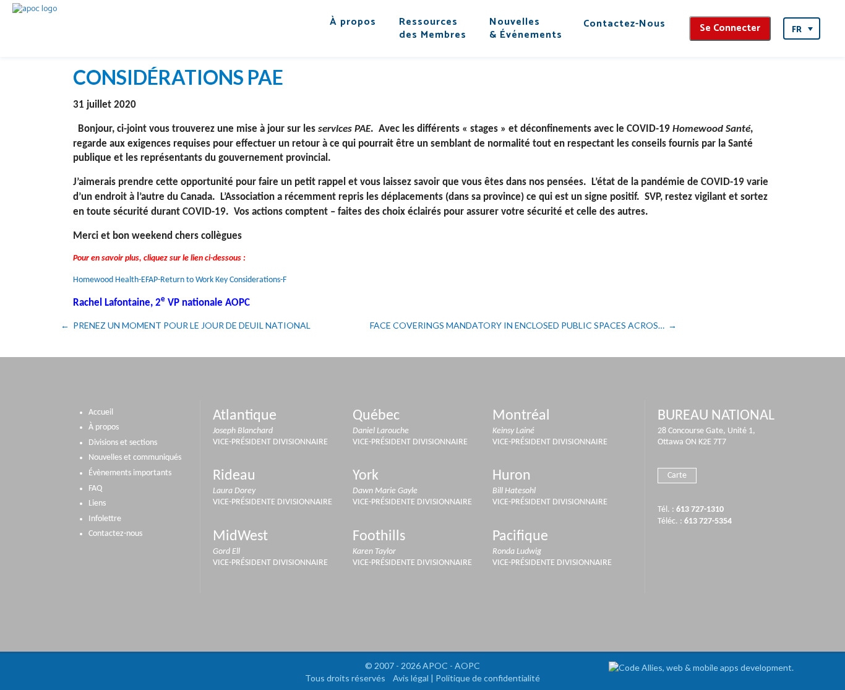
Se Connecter (730, 28)
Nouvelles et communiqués (134, 457)
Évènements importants (129, 473)
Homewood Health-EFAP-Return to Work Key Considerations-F (179, 280)
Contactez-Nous (624, 23)
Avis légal (411, 678)
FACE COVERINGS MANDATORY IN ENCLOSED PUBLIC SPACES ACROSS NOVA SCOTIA (523, 325)
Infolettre (104, 519)
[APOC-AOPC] (34, 9)
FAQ (95, 488)
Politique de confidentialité (487, 678)
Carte (677, 475)
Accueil (100, 412)
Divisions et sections (122, 442)
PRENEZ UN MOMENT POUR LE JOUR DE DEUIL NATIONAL (192, 325)
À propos (103, 427)
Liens (97, 503)
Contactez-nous (115, 533)
